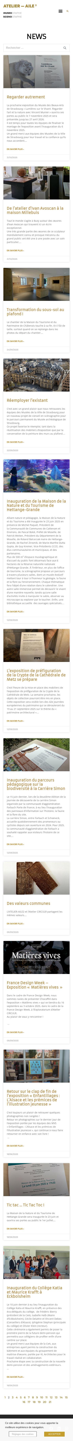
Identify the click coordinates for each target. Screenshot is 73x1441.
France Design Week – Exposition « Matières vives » (34, 985)
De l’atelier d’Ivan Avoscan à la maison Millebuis (35, 210)
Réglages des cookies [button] (23, 1434)
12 (51, 1397)
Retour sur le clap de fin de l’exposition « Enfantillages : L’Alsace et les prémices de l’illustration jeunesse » (33, 1098)
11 (46, 1397)
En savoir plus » (15, 149)
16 (24, 1402)
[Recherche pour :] (36, 47)
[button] (60, 11)
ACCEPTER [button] (54, 1434)
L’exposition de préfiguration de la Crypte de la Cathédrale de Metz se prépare (36, 675)
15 (66, 1397)
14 (61, 1397)
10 (41, 1397)
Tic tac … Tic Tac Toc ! (25, 1205)
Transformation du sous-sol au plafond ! (35, 311)
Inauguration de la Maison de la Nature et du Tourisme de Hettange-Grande (36, 505)
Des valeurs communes (28, 903)
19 (39, 1402)
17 (29, 1402)
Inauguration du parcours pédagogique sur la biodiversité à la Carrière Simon (36, 784)
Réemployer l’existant (27, 400)
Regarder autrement (26, 97)
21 (50, 1402)
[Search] (65, 48)
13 (56, 1397)
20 (44, 1402)
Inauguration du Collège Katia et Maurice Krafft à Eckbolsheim (34, 1292)
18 (34, 1402)
